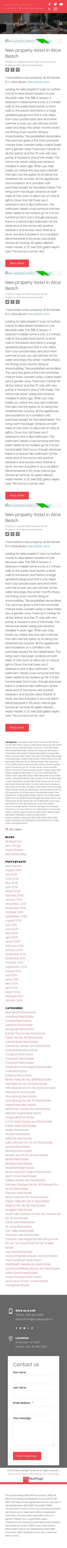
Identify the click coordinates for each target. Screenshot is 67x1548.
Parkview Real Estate (45, 792)
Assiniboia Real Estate (49, 742)
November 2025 (15, 908)
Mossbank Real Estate (19, 1168)
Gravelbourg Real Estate (21, 1096)
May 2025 (11, 933)
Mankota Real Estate (32, 781)
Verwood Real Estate (18, 1252)
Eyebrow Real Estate (30, 759)
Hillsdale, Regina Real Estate (23, 1113)
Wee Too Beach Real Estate (23, 1260)
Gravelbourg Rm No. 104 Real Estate (27, 767)
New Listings (13, 846)
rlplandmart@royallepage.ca (33, 8)
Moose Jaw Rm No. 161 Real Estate (26, 1155)
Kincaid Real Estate (17, 1134)
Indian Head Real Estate (22, 775)
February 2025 (14, 946)
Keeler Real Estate (41, 775)
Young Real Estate (19, 823)
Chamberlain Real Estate (16, 753)
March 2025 (12, 941)
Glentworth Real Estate (35, 764)
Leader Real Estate (14, 781)
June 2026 (12, 879)
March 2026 (12, 891)
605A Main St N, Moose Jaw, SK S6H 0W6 (18, 5)
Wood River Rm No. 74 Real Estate (26, 1281)
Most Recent (13, 866)
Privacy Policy (14, 1474)
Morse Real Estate (23, 784)
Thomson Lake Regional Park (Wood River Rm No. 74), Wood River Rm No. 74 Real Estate (31, 1243)
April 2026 (11, 887)
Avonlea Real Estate (13, 745)
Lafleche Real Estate (20, 778)
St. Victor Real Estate (25, 803)
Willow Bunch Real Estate (21, 1273)
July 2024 (11, 975)
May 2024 (11, 983)
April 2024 (11, 988)
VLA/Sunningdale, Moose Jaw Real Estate (29, 812)
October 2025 (14, 912)
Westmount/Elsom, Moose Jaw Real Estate (23, 817)
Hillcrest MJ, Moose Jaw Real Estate (27, 770)
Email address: (22, 1403)
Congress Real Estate (37, 753)
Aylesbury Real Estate (32, 745)
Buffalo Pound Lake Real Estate (19, 748)
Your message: (22, 1418)
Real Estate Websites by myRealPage (41, 1474)
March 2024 (12, 992)
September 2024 (16, 967)
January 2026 (13, 899)
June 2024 (11, 979)
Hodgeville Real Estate (21, 773)
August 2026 (13, 870)
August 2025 (13, 920)
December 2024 (15, 954)
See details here (38, 82)
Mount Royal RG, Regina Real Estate (31, 787)
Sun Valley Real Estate (44, 803)
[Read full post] (33, 43)
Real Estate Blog (15, 854)
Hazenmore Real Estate (20, 1105)
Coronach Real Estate (21, 756)
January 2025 (13, 950)
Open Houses (14, 850)
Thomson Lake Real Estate (16, 806)
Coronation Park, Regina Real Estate (46, 756)
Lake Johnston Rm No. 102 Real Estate (45, 778)
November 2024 (15, 958)
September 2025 (16, 916)
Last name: (19, 1387)
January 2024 (13, 1000)
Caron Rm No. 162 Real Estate (46, 748)
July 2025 (11, 925)
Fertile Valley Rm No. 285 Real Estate (28, 1079)
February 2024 (14, 996)
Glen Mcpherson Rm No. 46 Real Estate (30, 1088)
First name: (19, 1372)
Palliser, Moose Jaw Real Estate (25, 790)
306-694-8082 (12, 8)
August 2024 (13, 971)
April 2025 (11, 937)
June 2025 (12, 929)
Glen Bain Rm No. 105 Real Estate (30, 761)
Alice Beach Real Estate (29, 65)
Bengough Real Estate (52, 745)
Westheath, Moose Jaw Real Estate (31, 815)
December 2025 (15, 904)
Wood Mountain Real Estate (24, 820)
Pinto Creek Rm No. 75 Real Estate (26, 1197)
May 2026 (11, 883)
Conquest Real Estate (19, 1058)
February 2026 (14, 895)
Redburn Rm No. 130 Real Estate (18, 798)
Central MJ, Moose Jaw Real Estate (42, 750)
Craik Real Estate (13, 759)
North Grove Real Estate (20, 1176)
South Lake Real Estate (20, 1222)
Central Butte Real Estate (16, 750)
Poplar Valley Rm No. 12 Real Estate (45, 795)
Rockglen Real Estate (42, 798)
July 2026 (11, 874)
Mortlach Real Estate (41, 784)
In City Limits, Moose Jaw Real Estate (28, 1121)
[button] (18, 5)
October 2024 (14, 962)
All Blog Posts (13, 841)
